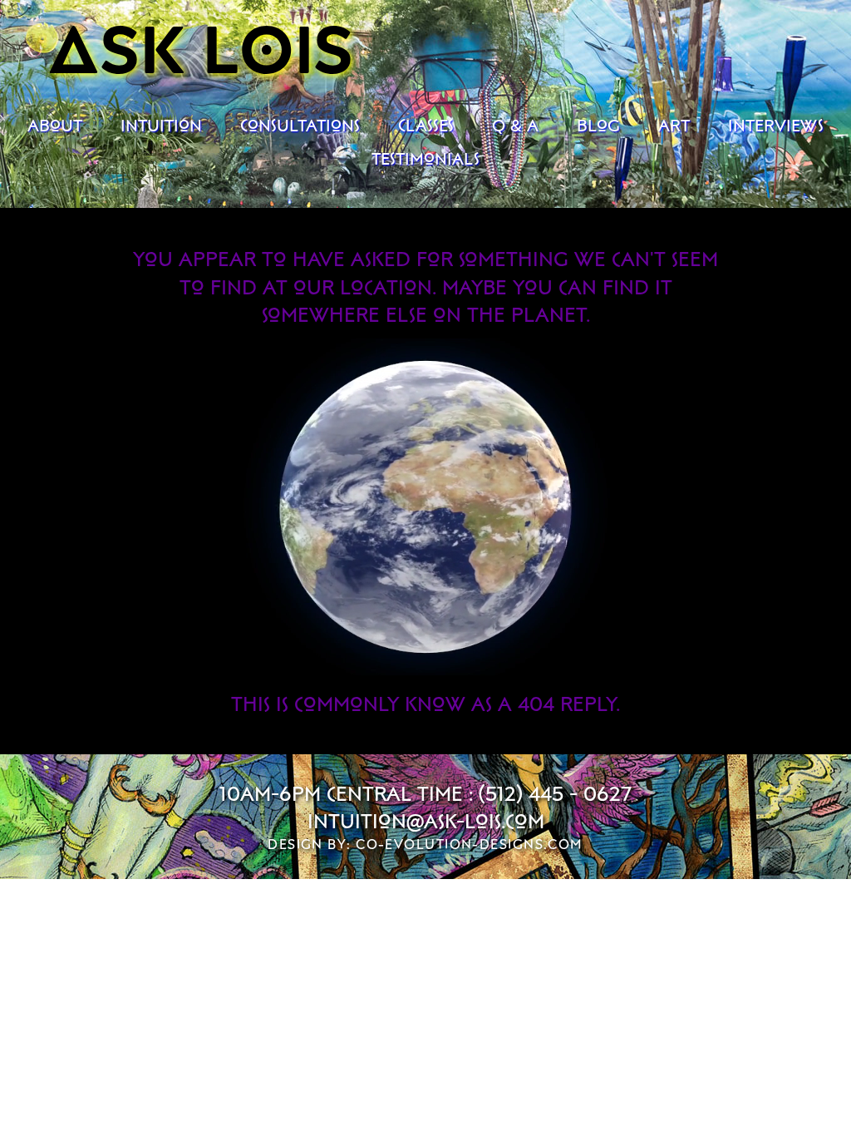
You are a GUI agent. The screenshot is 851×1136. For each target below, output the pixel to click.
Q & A (515, 124)
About (54, 124)
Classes (426, 124)
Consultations (300, 124)
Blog (598, 124)
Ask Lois (201, 46)
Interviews (776, 124)
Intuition (161, 124)
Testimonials (425, 158)
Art (674, 124)
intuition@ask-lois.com (425, 820)
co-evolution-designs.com (469, 844)
